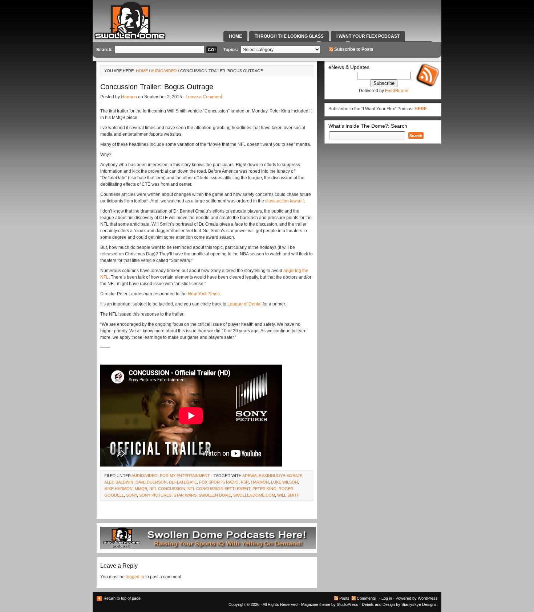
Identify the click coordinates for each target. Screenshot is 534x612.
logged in (135, 576)
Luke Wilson (284, 482)
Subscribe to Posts (353, 49)
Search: (104, 49)
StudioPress (347, 604)
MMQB (141, 488)
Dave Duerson (151, 482)
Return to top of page (122, 598)
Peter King (264, 488)
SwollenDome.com (254, 495)
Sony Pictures (155, 495)
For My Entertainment (185, 475)
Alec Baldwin (118, 482)
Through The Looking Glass (289, 36)
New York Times (204, 293)
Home (235, 36)
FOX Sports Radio (219, 482)
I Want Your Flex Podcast (368, 36)
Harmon (129, 96)
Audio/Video (164, 71)
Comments (366, 598)
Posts (344, 598)
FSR (245, 482)
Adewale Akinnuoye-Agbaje (272, 475)
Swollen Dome (215, 495)
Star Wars (185, 495)
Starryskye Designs (419, 604)
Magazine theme (315, 604)
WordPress (428, 598)
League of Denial (244, 304)
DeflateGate (183, 482)
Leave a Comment (204, 96)
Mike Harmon (118, 488)
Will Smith (288, 495)
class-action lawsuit (284, 201)
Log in (386, 598)
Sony (131, 495)
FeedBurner (397, 90)
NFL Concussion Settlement (218, 488)
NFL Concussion (167, 488)
